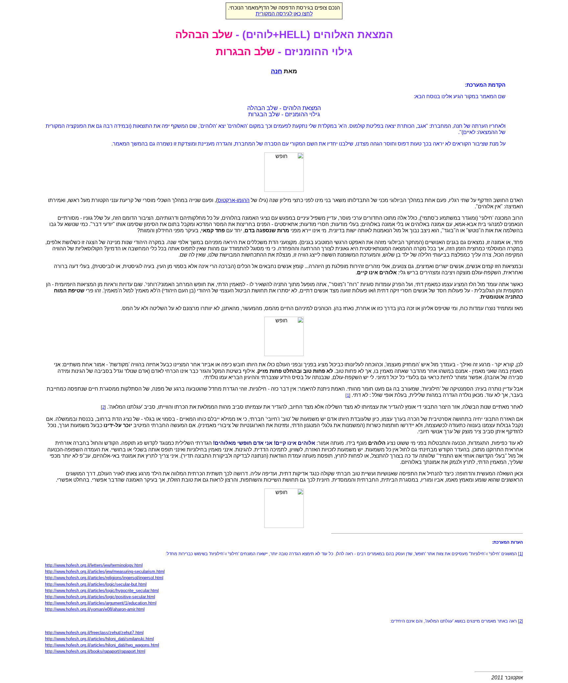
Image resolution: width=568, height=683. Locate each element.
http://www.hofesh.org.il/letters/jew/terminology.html (94, 565)
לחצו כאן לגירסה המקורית (284, 13)
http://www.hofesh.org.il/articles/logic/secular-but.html (96, 584)
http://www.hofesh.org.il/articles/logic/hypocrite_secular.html (102, 590)
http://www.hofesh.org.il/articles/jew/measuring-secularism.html (105, 571)
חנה (276, 71)
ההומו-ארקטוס (233, 200)
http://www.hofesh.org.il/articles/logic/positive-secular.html (100, 596)
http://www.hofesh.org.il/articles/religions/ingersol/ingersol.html (104, 577)
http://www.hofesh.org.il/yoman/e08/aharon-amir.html (95, 609)
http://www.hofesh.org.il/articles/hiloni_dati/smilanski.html (99, 638)
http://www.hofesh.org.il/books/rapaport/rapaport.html (95, 651)
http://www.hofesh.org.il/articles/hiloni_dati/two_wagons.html (102, 645)
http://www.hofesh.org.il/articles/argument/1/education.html (100, 603)
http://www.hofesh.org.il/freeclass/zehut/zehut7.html (94, 632)
